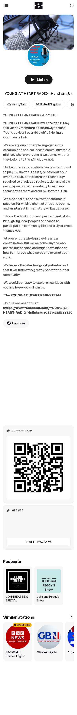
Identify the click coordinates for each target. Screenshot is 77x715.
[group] (38, 585)
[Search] (71, 5)
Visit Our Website (38, 542)
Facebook (18, 323)
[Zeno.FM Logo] (39, 5)
